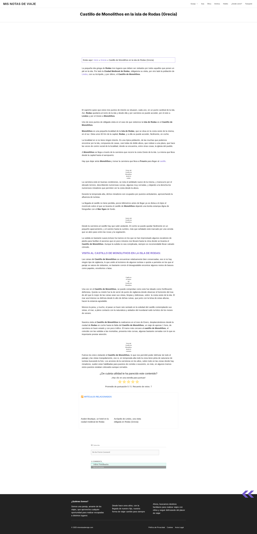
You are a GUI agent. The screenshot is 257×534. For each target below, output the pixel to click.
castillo (163, 161)
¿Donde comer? (236, 4)
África (209, 4)
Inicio (96, 60)
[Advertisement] (128, 93)
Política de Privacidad (156, 527)
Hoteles (225, 4)
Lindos (85, 74)
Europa (193, 4)
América (217, 4)
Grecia (104, 60)
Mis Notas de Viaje (19, 4)
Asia (202, 4)
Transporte (248, 4)
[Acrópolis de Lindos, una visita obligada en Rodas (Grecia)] (128, 414)
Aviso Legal (179, 527)
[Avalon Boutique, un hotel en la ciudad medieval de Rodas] (95, 414)
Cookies (170, 527)
